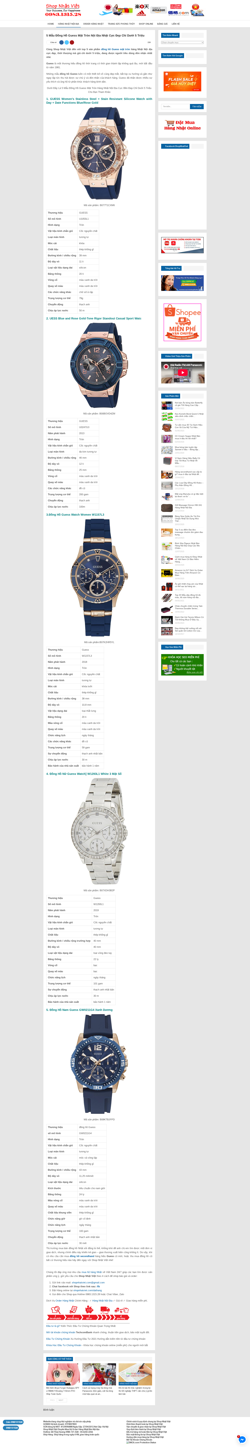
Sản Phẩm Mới (172, 396)
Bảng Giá (162, 24)
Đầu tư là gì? (53, 1326)
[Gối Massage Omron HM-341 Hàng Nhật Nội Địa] (167, 508)
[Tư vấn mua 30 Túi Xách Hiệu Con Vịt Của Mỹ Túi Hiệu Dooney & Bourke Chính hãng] (167, 428)
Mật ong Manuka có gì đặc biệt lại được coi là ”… (189, 495)
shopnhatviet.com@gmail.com (88, 1282)
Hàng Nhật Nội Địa (68, 24)
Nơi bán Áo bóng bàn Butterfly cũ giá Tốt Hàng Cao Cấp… (189, 404)
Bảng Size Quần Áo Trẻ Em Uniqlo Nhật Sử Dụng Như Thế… (187, 518)
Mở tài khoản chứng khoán (60, 1332)
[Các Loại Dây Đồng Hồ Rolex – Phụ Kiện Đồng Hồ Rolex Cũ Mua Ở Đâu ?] (167, 486)
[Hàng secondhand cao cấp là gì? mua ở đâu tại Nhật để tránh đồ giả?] (167, 475)
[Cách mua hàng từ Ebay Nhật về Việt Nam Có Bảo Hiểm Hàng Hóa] (167, 560)
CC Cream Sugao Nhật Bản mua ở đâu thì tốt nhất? (187, 437)
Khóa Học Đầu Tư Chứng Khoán (63, 1345)
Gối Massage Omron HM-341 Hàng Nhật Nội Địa (188, 506)
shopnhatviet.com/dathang (87, 1290)
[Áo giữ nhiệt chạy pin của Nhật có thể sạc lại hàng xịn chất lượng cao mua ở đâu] (167, 587)
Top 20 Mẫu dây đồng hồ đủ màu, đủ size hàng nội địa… (188, 596)
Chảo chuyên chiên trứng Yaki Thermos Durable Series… (188, 607)
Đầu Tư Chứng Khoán (58, 1339)
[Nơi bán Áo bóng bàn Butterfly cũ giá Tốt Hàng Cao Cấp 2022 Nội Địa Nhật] (167, 406)
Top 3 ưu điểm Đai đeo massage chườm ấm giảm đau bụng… (189, 532)
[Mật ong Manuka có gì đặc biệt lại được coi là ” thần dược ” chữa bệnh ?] (167, 497)
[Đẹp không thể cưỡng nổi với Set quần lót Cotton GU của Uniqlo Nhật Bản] (167, 631)
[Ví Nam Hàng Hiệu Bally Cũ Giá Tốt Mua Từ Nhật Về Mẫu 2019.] (167, 461)
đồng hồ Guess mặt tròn (115, 49)
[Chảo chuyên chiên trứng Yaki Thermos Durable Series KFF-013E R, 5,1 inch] (167, 609)
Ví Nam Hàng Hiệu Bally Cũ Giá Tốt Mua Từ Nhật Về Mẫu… (187, 460)
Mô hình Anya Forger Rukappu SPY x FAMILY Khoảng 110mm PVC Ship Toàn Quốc (62, 1391)
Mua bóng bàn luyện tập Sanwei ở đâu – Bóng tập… (187, 448)
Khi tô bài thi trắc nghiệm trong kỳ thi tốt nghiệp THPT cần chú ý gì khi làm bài (135, 1391)
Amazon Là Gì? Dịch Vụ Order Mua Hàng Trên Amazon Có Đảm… (189, 572)
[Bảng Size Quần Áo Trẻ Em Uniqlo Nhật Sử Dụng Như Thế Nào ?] (167, 519)
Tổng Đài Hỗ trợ (172, 268)
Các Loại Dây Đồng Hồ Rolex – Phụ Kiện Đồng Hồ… (189, 484)
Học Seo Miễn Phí (173, 647)
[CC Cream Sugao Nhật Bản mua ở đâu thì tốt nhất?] (167, 439)
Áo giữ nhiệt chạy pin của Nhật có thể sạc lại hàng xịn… (189, 585)
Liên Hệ (176, 24)
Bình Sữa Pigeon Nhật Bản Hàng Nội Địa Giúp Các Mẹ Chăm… (187, 545)
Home (51, 24)
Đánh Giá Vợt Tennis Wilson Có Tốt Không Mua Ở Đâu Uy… (189, 618)
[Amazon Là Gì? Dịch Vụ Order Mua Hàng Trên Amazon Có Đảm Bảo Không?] (167, 573)
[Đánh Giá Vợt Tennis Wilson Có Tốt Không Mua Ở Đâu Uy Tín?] (167, 620)
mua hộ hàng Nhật (92, 1272)
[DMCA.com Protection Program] (141, 1442)
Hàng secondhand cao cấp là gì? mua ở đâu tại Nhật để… (188, 473)
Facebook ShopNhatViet (176, 146)
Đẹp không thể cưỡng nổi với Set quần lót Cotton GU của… (188, 629)
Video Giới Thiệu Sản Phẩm (178, 356)
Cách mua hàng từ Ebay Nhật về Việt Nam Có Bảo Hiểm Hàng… (188, 559)
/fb (98, 1286)
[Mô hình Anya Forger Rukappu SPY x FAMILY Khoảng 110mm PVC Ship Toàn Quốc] (63, 1374)
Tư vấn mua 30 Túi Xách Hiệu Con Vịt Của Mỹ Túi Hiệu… (188, 426)
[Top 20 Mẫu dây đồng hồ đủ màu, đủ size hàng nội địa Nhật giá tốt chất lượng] (167, 598)
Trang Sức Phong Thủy (121, 24)
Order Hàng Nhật (93, 24)
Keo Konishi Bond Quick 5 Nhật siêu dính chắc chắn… (189, 415)
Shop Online (146, 24)
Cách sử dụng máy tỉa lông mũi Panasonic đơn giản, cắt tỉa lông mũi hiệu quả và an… (97, 1391)
